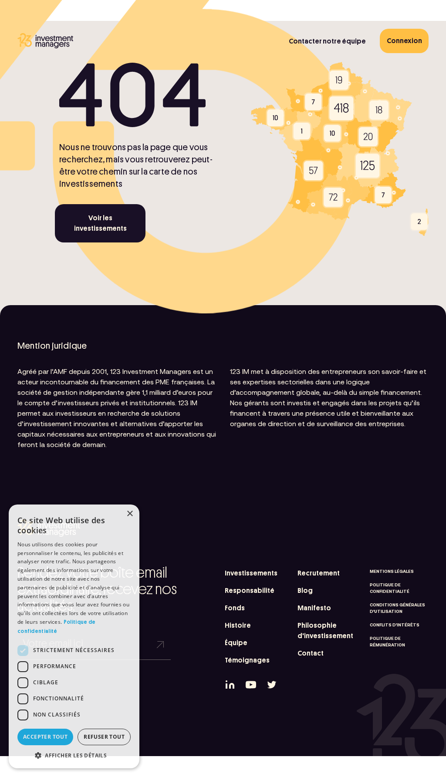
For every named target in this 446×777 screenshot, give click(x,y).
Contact (310, 653)
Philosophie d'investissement (325, 630)
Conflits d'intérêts (394, 624)
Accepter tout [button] (45, 736)
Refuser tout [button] (104, 736)
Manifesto (314, 608)
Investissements (251, 573)
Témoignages (247, 660)
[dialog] (74, 636)
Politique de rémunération (387, 641)
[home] (45, 41)
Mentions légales (392, 571)
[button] (74, 755)
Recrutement (318, 573)
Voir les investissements (100, 223)
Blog (305, 590)
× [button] (129, 514)
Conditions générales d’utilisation (397, 608)
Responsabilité (249, 590)
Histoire (238, 625)
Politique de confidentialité (389, 588)
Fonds (235, 608)
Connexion (404, 40)
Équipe (236, 642)
